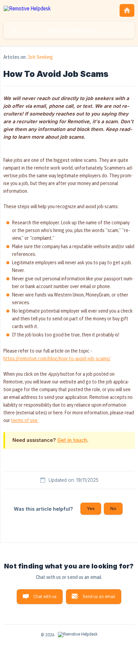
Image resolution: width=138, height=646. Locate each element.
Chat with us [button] (45, 596)
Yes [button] (91, 508)
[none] (27, 9)
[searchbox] (69, 30)
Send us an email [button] (99, 596)
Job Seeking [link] (40, 57)
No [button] (113, 508)
